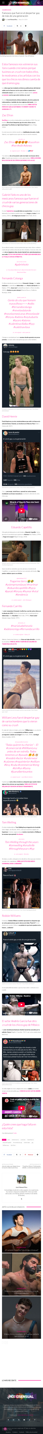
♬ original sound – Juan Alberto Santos (21, 777)
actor (9, 1139)
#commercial (25, 764)
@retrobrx (21, 839)
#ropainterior (22, 761)
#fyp (31, 848)
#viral (35, 591)
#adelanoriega (12, 629)
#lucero (17, 320)
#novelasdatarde (21, 310)
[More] (26, 26)
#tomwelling (15, 845)
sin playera (20, 834)
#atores (26, 320)
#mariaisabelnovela (21, 625)
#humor (27, 591)
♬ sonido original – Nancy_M (21, 634)
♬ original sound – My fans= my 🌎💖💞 (21, 151)
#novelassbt (32, 313)
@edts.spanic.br (21, 297)
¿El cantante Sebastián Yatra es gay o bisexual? (21, 1250)
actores (35, 92)
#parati (9, 591)
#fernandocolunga (22, 307)
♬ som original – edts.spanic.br (21, 332)
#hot (13, 145)
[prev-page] (3, 1342)
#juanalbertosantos (21, 771)
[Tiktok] (29, 1420)
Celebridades (6, 10)
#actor (19, 758)
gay (32, 1142)
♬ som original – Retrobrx (21, 854)
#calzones (9, 761)
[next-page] (6, 1342)
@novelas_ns (21, 623)
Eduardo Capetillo (7, 1142)
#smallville (28, 845)
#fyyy (31, 323)
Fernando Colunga (17, 1142)
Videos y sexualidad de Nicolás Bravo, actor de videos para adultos (21, 1292)
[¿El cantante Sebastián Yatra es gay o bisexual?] (21, 1231)
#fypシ (32, 587)
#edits (30, 303)
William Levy (6, 1145)
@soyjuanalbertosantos (21, 742)
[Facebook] (8, 1420)
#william (35, 761)
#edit (20, 145)
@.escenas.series (21, 261)
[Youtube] (24, 1420)
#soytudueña (30, 317)
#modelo (11, 758)
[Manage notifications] (5, 1428)
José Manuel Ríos (12, 19)
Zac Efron (5, 120)
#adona (19, 317)
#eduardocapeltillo (17, 587)
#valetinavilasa (21, 327)
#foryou (9, 317)
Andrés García (15, 1139)
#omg (36, 764)
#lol (14, 768)
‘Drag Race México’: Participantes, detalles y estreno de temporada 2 (31, 1167)
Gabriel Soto (10, 211)
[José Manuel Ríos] (3, 19)
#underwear (30, 758)
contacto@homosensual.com (25, 1415)
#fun (19, 768)
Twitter (15, 1133)
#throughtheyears (19, 848)
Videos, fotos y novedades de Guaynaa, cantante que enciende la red (21, 1335)
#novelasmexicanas (14, 313)
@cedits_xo (21, 139)
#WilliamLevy (29, 748)
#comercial (12, 748)
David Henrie (30, 1139)
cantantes (6, 95)
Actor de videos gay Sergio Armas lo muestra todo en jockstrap (11, 1167)
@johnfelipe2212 (21, 578)
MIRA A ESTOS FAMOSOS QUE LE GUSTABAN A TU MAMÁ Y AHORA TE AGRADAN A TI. (19, 107)
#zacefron (33, 142)
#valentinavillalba (18, 323)
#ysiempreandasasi (15, 584)
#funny (26, 768)
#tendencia (21, 594)
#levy (7, 764)
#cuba (14, 764)
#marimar (32, 584)
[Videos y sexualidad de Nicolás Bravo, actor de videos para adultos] (21, 1274)
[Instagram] (14, 1420)
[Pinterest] (35, 1420)
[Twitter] (19, 1420)
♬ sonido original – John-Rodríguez (21, 600)
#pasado (23, 754)
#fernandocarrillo (29, 629)
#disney (27, 145)
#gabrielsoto (21, 264)
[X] (21, 1198)
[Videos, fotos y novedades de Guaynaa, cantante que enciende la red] (21, 1317)
